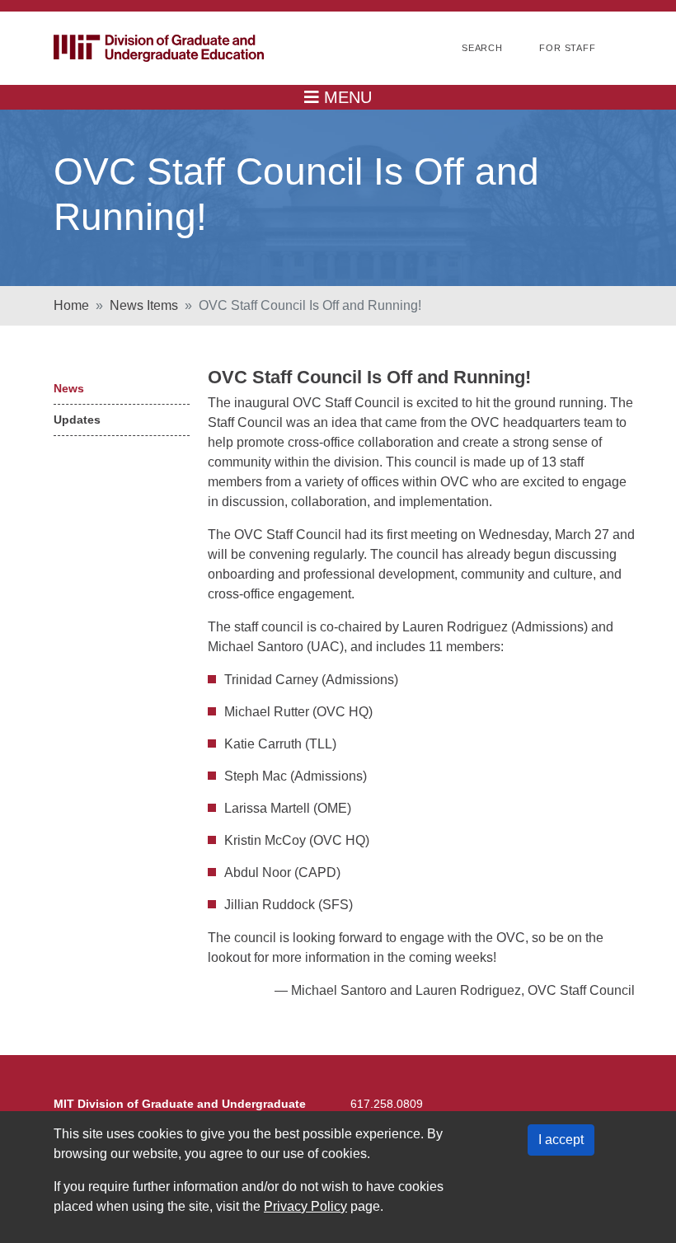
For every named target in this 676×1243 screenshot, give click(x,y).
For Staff (567, 48)
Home (71, 305)
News (69, 388)
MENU (345, 97)
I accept (561, 1140)
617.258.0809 (386, 1103)
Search (482, 48)
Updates (77, 419)
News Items (144, 305)
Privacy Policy (305, 1206)
